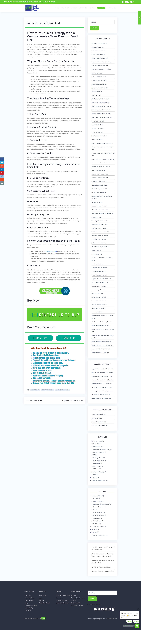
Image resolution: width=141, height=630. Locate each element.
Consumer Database (63, 603)
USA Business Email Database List (101, 398)
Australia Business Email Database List (102, 372)
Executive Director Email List (100, 177)
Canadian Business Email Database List (103, 380)
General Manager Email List (99, 206)
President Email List (97, 264)
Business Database (62, 600)
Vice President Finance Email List (101, 325)
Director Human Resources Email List (102, 143)
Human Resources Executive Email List (103, 213)
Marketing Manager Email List (100, 235)
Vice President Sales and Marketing (101, 349)
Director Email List (97, 139)
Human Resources (99, 452)
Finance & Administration (101, 449)
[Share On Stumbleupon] (2, 179)
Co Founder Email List (98, 121)
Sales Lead (60, 598)
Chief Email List (96, 95)
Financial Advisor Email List (99, 192)
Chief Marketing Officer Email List (101, 110)
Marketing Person (99, 460)
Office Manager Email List (99, 243)
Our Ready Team (30, 598)
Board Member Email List (99, 76)
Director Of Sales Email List (99, 170)
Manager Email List (97, 217)
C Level (95, 444)
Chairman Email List (97, 91)
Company (92, 8)
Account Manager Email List (99, 43)
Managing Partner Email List (99, 224)
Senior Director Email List (99, 297)
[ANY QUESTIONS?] (136, 625)
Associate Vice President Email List (101, 69)
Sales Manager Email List (99, 290)
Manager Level (97, 458)
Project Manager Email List (99, 275)
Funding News (83, 8)
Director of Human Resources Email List (103, 159)
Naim (43, 618)
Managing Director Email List (100, 221)
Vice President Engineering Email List (102, 322)
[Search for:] (102, 22)
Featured (94, 475)
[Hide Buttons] (1, 186)
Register (41, 600)
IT (94, 455)
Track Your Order (44, 603)
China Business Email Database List (101, 383)
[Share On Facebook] (2, 159)
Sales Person (97, 466)
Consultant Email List (97, 128)
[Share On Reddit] (2, 176)
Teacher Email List (97, 312)
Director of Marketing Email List (100, 163)
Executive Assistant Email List (100, 174)
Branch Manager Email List (99, 84)
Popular (94, 477)
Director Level (97, 446)
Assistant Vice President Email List (101, 62)
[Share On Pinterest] (2, 173)
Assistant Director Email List (100, 58)
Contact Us (28, 610)
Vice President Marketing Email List (101, 341)
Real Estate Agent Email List (100, 425)
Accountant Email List (98, 47)
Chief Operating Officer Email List (101, 113)
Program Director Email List (99, 267)
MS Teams (136, 621)
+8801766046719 (111, 619)
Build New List (65, 8)
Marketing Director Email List (100, 228)
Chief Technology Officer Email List (101, 117)
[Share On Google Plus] (2, 166)
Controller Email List (97, 132)
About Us (27, 595)
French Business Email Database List (102, 387)
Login (41, 598)
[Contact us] (2, 183)
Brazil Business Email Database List (102, 376)
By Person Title (96, 441)
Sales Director (35, 389)
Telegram (129, 621)
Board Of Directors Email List (100, 80)
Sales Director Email (47, 389)
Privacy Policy (29, 608)
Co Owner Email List (97, 124)
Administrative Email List (98, 51)
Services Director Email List (99, 304)
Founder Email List (97, 202)
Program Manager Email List (100, 271)
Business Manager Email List (100, 88)
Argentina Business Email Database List (103, 369)
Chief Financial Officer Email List (100, 102)
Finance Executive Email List (99, 185)
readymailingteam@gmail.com (96, 619)
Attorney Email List (97, 73)
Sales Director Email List (62, 389)
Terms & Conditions (31, 605)
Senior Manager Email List (99, 301)
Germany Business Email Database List (103, 391)
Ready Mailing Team (51, 251)
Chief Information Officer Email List (101, 106)
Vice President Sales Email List (100, 352)
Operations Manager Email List (100, 246)
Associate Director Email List (100, 65)
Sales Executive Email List (34, 400)
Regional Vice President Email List (72, 400)
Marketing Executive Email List (100, 232)
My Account (42, 595)
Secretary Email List (97, 293)
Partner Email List (97, 254)
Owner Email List (96, 250)
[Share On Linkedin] (2, 169)
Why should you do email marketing (103, 571)
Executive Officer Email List (99, 181)
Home (57, 8)
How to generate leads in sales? (101, 567)
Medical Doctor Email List (99, 239)
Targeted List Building (63, 595)
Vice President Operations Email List (102, 345)
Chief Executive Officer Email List (101, 99)
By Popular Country (98, 472)
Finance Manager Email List (99, 189)
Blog (26, 603)
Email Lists (74, 8)
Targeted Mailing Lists (99, 480)
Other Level (96, 463)
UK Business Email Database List (101, 394)
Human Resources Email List (100, 210)
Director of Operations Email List (101, 166)
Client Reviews (29, 600)
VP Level (95, 469)
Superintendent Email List (99, 308)
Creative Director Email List (99, 136)
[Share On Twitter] (2, 162)
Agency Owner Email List (99, 54)
